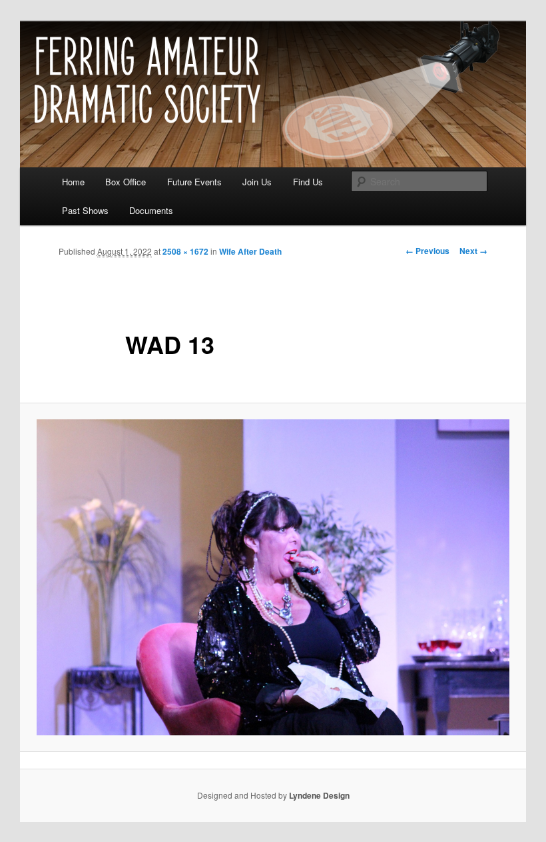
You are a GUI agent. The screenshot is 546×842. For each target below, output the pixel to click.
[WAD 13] (273, 577)
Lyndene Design (319, 795)
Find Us (308, 181)
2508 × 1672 (185, 251)
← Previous (427, 251)
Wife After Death (250, 251)
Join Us (257, 181)
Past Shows (85, 210)
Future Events (194, 181)
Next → (473, 251)
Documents (151, 210)
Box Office (125, 181)
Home (73, 181)
